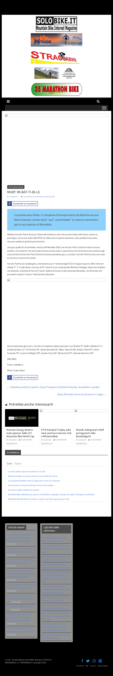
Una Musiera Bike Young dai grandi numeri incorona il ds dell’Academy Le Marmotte (19, 617)
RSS (87, 666)
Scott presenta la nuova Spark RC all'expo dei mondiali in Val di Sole (55, 548)
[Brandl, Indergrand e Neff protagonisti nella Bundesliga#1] (91, 410)
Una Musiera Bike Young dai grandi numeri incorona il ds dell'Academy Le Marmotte (54, 627)
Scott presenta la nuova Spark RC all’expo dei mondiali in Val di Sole (20, 598)
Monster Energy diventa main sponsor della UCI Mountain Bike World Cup (20, 433)
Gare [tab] (9, 463)
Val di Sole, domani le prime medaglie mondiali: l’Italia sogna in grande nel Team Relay (21, 573)
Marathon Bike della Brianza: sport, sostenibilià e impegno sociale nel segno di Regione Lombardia (51, 494)
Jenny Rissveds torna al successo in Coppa (82, 394)
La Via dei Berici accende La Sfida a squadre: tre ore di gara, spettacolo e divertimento (21, 537)
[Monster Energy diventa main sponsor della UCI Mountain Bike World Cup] (22, 410)
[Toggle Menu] (104, 107)
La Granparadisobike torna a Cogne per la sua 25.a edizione (34, 480)
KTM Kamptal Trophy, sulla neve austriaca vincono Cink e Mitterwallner (56, 433)
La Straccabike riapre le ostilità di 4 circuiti (26, 471)
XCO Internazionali (16, 187)
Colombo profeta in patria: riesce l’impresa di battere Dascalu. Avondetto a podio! (53, 387)
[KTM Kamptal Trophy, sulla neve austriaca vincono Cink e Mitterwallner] (56, 410)
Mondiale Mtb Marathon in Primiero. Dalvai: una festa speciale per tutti (38, 499)
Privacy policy (103, 666)
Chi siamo (80, 666)
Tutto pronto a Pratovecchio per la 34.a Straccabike (30, 485)
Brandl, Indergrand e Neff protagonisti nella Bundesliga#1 (90, 433)
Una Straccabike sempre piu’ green (23, 490)
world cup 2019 (49, 196)
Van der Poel (38, 196)
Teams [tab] (18, 463)
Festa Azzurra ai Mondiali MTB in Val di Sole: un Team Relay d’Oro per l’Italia (56, 616)
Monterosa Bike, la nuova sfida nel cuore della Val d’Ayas (33, 476)
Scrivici (93, 666)
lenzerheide (27, 196)
